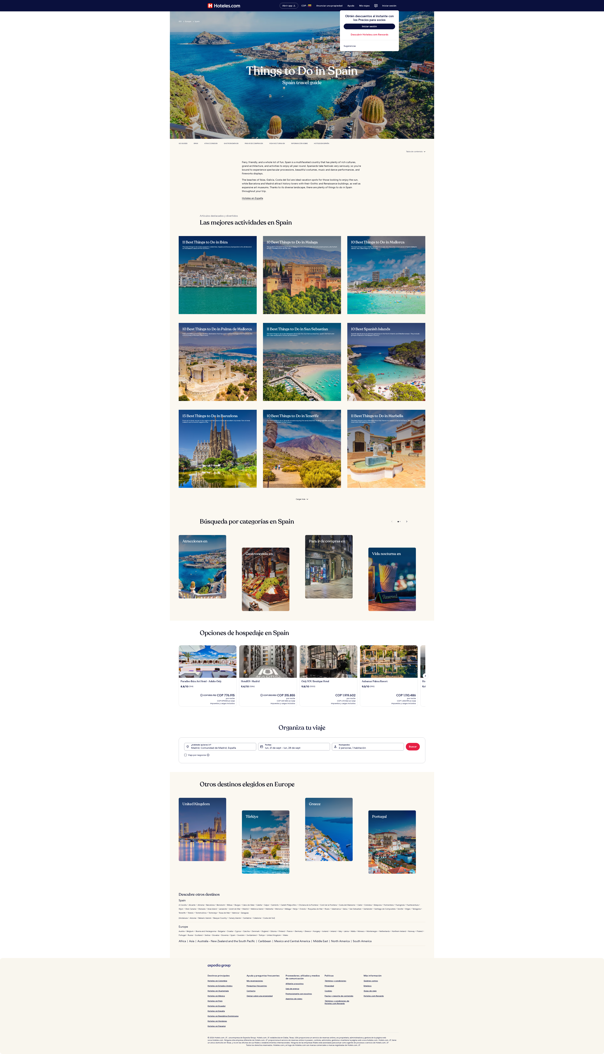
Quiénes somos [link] (371, 981)
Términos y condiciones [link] (335, 981)
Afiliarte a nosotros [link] (295, 983)
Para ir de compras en (254, 143)
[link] (369, 46)
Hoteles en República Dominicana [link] (223, 1016)
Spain (197, 21)
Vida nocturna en (277, 143)
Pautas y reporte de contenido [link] (339, 996)
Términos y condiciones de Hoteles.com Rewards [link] (337, 1002)
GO (180, 21)
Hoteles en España (321, 143)
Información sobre (299, 143)
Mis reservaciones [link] (255, 981)
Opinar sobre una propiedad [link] (260, 996)
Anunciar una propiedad (329, 5)
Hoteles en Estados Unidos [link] (220, 986)
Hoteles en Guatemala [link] (218, 991)
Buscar (413, 746)
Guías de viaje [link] (370, 991)
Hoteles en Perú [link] (215, 1001)
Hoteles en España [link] (216, 1011)
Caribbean (264, 941)
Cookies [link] (328, 991)
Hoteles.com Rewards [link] (374, 996)
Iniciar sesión (389, 5)
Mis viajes (364, 5)
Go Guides (183, 143)
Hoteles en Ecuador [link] (217, 1006)
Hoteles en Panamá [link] (217, 1026)
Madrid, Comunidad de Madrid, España (213, 748)
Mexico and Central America (292, 941)
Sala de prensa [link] (292, 988)
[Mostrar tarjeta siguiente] (425, 675)
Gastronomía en (231, 143)
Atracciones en (211, 143)
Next (405, 521)
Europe (188, 21)
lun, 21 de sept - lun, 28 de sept (282, 748)
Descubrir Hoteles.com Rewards (369, 34)
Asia (191, 941)
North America (340, 941)
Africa (182, 941)
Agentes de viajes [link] (294, 999)
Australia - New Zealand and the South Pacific (226, 941)
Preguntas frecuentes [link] (257, 986)
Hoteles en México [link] (216, 996)
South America (362, 941)
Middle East (320, 941)
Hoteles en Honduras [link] (217, 1021)
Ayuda (350, 5)
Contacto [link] (251, 991)
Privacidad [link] (329, 986)
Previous (392, 521)
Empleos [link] (368, 986)
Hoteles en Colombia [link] (217, 981)
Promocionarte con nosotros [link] (299, 993)
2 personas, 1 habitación (352, 748)
